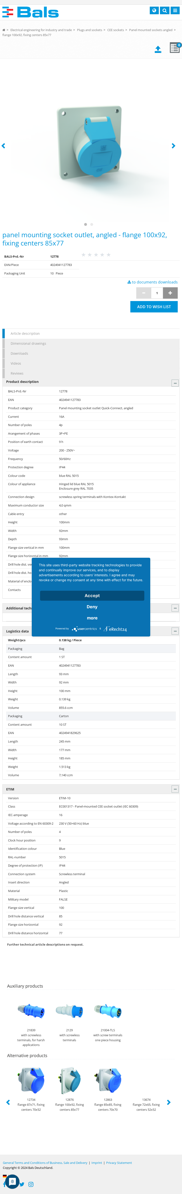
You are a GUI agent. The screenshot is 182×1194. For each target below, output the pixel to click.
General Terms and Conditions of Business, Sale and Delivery (45, 1163)
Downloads (19, 353)
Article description (25, 333)
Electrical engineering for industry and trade (41, 30)
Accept (92, 595)
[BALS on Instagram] (30, 1185)
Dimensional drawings (28, 343)
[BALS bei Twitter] (21, 1185)
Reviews (17, 373)
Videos (16, 363)
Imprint (96, 1163)
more (92, 617)
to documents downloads (154, 282)
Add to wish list (154, 306)
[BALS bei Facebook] (4, 1185)
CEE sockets (115, 30)
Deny (92, 606)
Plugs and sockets (89, 30)
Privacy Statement (119, 1163)
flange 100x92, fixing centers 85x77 (26, 35)
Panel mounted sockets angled (151, 30)
